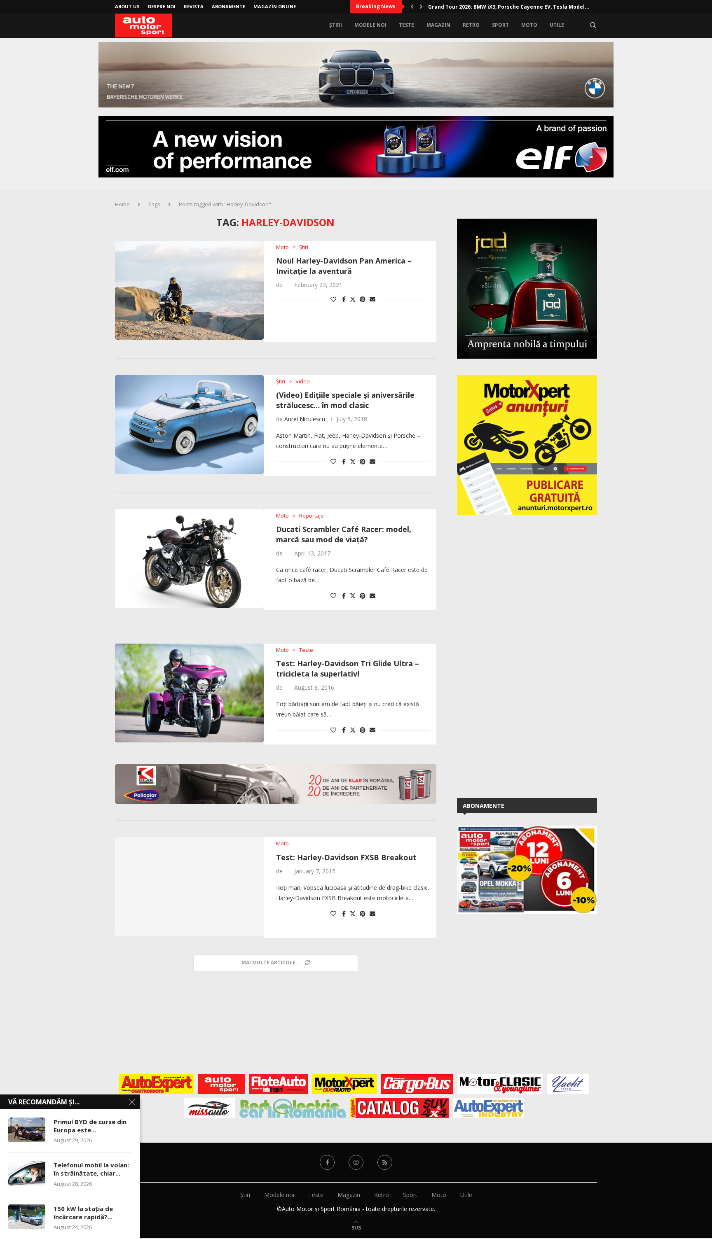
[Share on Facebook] (344, 299)
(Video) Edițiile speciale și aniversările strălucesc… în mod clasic (345, 400)
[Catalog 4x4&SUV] (399, 1108)
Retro (471, 24)
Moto (529, 24)
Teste (406, 24)
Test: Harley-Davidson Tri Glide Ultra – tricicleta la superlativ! (347, 668)
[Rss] (384, 1162)
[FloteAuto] (278, 1084)
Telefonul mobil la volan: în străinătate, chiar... (91, 1169)
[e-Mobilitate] (292, 1108)
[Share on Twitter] (353, 299)
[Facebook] (327, 1162)
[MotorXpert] (344, 1084)
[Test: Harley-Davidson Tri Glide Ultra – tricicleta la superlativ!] (189, 693)
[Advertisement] (519, 655)
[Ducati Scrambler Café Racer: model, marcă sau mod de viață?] (189, 558)
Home (122, 204)
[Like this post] (333, 299)
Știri (335, 24)
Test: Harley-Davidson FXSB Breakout (346, 857)
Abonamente (228, 6)
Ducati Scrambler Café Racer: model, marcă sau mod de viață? (343, 534)
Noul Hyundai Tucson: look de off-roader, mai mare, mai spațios (511, 6)
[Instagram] (356, 1162)
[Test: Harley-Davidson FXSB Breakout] (189, 886)
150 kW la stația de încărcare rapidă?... (83, 1212)
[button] (412, 6)
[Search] (593, 25)
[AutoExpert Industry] (488, 1108)
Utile (557, 24)
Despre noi (162, 6)
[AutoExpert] (156, 1084)
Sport (500, 24)
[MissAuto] (210, 1108)
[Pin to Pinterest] (362, 299)
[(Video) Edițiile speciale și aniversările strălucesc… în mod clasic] (189, 424)
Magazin (438, 24)
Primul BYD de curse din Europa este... (90, 1126)
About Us (127, 6)
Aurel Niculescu (304, 419)
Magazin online (274, 6)
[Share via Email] (372, 299)
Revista (194, 6)
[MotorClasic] (500, 1084)
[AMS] (221, 1084)
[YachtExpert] (568, 1084)
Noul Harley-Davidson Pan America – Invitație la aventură (344, 265)
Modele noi (370, 24)
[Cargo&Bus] (417, 1084)
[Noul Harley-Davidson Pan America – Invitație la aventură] (189, 290)
